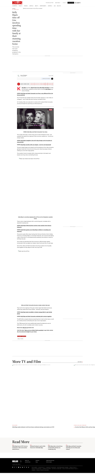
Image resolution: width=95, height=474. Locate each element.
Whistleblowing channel (62, 467)
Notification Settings (36, 468)
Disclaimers (34, 467)
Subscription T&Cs (50, 460)
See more (80, 361)
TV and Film (15, 9)
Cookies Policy (41, 467)
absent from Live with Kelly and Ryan (40, 87)
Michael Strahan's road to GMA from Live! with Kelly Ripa (37, 446)
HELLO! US (25, 327)
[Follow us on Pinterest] (24, 467)
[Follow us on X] (16, 467)
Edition (57, 2)
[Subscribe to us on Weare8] (26, 467)
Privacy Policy (73, 467)
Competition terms (46, 468)
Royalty (20, 5)
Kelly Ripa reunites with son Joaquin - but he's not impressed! (36, 144)
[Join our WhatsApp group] (28, 467)
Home (13, 8)
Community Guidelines (51, 467)
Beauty (36, 5)
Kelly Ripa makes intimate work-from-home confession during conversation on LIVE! (33, 427)
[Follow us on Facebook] (14, 467)
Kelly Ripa (24, 87)
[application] (35, 118)
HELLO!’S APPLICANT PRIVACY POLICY (69, 468)
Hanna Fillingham (23, 75)
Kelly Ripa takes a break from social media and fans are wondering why (55, 447)
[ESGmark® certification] (20, 461)
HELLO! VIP (59, 5)
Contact (37, 460)
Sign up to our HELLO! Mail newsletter (33, 330)
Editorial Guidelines (56, 468)
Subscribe (71, 2)
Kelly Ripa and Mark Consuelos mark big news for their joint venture (73, 447)
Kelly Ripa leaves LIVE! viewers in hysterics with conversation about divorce (20, 447)
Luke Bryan (48, 89)
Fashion (25, 5)
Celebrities (14, 5)
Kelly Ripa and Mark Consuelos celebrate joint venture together (36, 316)
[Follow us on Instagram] (12, 467)
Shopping (50, 5)
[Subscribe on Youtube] (20, 467)
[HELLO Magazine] (17, 2)
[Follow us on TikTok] (18, 467)
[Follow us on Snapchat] (22, 467)
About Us (27, 460)
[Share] (52, 79)
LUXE (55, 5)
